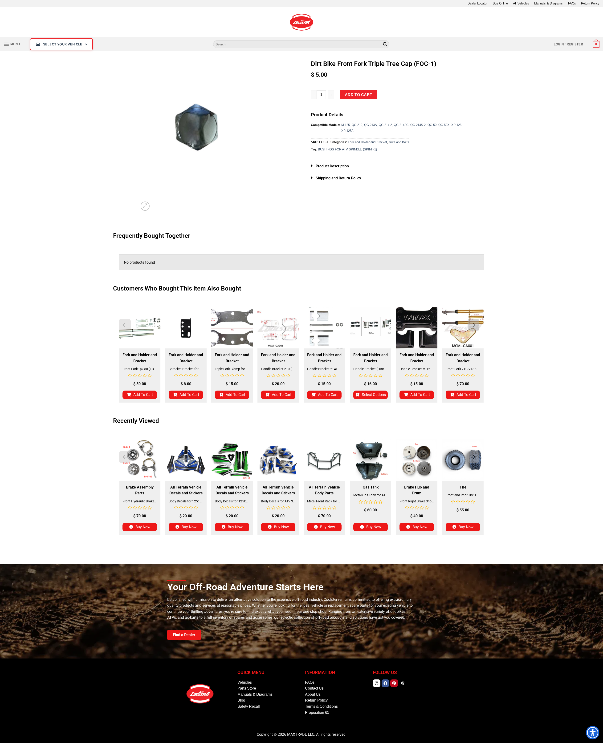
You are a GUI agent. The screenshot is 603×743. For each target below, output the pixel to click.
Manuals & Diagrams (548, 3)
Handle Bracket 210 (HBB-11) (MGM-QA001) (278, 369)
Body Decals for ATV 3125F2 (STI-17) (278, 501)
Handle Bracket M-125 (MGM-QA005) (416, 369)
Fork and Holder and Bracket (367, 142)
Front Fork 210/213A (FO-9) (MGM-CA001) (463, 369)
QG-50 (432, 125)
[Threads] (403, 683)
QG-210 (357, 125)
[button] (12, 44)
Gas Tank (371, 487)
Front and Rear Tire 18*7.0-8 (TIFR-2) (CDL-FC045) (463, 495)
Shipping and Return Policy (338, 178)
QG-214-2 (385, 125)
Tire (463, 487)
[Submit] (385, 44)
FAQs (572, 3)
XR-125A (347, 131)
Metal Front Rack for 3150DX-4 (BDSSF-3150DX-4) (324, 501)
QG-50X (443, 125)
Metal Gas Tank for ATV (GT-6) (370, 495)
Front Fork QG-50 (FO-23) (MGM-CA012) (139, 369)
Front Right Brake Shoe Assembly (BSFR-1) (416, 501)
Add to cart (358, 95)
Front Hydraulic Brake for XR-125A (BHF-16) (139, 501)
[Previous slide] (125, 325)
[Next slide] (473, 325)
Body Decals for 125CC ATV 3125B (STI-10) (232, 501)
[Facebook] (385, 683)
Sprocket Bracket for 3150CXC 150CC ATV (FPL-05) (186, 369)
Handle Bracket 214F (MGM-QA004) (324, 369)
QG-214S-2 (418, 125)
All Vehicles (521, 3)
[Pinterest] (394, 683)
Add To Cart (143, 394)
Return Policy (590, 3)
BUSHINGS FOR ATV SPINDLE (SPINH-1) (347, 149)
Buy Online (500, 3)
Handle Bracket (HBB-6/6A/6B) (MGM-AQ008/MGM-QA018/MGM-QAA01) (370, 369)
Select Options (374, 394)
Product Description (332, 166)
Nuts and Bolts (399, 142)
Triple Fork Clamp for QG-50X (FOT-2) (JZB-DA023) (232, 369)
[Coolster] (301, 22)
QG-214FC (401, 125)
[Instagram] (376, 683)
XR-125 (456, 125)
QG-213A (370, 125)
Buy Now (142, 527)
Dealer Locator (477, 3)
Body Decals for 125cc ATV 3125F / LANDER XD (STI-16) (186, 501)
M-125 (345, 125)
